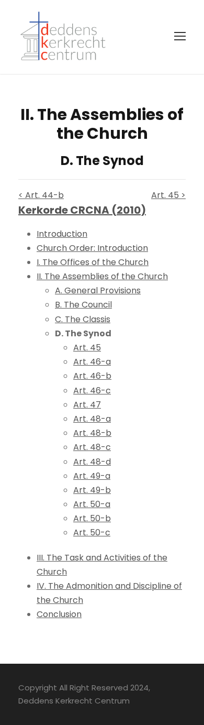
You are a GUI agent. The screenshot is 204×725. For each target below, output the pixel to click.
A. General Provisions (98, 290)
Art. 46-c (92, 391)
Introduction (62, 234)
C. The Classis (82, 319)
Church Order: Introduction (92, 248)
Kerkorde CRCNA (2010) (82, 210)
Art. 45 (87, 348)
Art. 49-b (92, 490)
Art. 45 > (168, 195)
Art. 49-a (91, 476)
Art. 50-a (91, 504)
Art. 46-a (92, 362)
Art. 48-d (92, 462)
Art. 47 (87, 405)
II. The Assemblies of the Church (102, 276)
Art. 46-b (92, 376)
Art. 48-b (92, 433)
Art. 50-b (92, 518)
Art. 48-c (92, 447)
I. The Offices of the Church (93, 262)
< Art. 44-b (41, 195)
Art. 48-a (92, 419)
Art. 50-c (91, 532)
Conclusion (59, 614)
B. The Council (83, 305)
